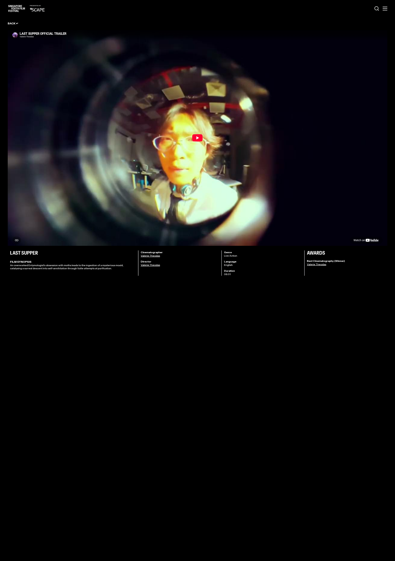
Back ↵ (13, 23)
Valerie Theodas (150, 255)
